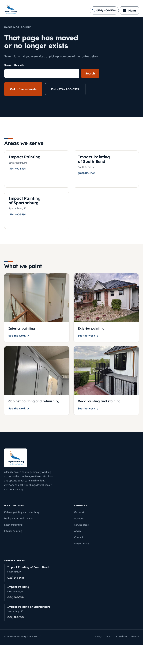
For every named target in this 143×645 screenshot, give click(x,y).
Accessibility (121, 636)
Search (90, 73)
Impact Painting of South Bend (28, 567)
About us (79, 518)
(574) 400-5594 (15, 597)
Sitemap (135, 636)
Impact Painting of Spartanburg (29, 606)
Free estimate (81, 543)
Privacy (98, 636)
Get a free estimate (23, 89)
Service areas (81, 525)
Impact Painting (18, 587)
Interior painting (13, 531)
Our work (79, 512)
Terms (108, 636)
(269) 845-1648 (15, 578)
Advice (77, 531)
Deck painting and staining (18, 518)
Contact (78, 537)
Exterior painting (13, 525)
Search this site (14, 65)
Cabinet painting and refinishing (21, 512)
